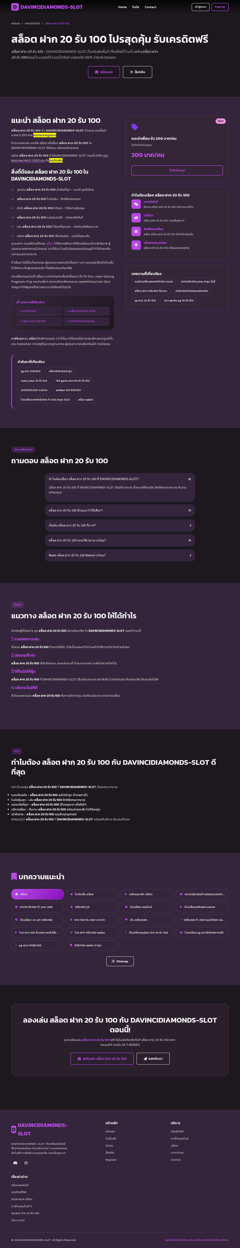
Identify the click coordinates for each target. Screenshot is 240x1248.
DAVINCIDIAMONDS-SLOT (48, 7)
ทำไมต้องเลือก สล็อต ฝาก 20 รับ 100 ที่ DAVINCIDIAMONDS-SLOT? (94, 479)
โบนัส (135, 7)
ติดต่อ (109, 1145)
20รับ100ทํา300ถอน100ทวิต (191, 291)
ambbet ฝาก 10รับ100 (68, 390)
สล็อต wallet (85, 400)
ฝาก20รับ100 (32, 23)
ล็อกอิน (140, 72)
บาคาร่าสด (177, 1152)
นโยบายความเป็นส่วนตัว (195, 1240)
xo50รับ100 (29, 311)
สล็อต (49, 243)
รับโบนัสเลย (177, 170)
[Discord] (15, 1163)
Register (220, 7)
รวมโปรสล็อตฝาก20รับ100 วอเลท (154, 282)
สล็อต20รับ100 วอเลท (83, 311)
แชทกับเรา (155, 1058)
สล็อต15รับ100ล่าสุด (60, 371)
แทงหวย (176, 1159)
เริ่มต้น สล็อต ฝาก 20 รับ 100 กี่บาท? (72, 525)
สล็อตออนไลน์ (19, 1185)
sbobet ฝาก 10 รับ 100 (25, 1213)
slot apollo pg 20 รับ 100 (179, 301)
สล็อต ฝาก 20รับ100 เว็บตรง (151, 291)
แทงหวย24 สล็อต (21, 1199)
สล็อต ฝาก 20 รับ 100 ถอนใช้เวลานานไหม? (77, 540)
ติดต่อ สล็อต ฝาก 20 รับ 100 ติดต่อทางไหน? (77, 555)
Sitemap (122, 961)
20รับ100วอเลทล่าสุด (82, 321)
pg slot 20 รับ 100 (145, 301)
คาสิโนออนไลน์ (179, 1138)
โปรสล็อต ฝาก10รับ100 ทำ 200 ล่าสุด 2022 (45, 400)
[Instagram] (26, 1163)
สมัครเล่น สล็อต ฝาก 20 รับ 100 (104, 1058)
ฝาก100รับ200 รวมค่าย (34, 390)
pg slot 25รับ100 (30, 371)
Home (122, 7)
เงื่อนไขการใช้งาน (219, 1240)
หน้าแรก (15, 23)
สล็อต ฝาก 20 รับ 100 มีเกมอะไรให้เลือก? (76, 510)
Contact (150, 7)
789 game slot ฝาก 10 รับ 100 (73, 381)
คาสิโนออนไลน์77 (21, 1206)
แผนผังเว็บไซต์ (173, 1240)
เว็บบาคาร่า (18, 1220)
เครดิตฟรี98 (18, 1192)
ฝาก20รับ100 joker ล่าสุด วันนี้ (198, 282)
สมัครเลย (106, 72)
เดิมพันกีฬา (177, 1131)
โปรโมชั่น (111, 1138)
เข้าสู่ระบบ (200, 7)
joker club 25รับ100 (34, 321)
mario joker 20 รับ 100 (34, 381)
